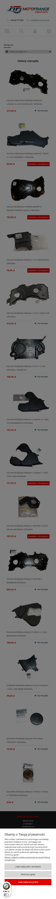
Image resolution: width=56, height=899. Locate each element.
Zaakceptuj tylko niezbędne (28, 866)
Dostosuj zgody (28, 874)
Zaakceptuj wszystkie (28, 882)
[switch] (6, 894)
